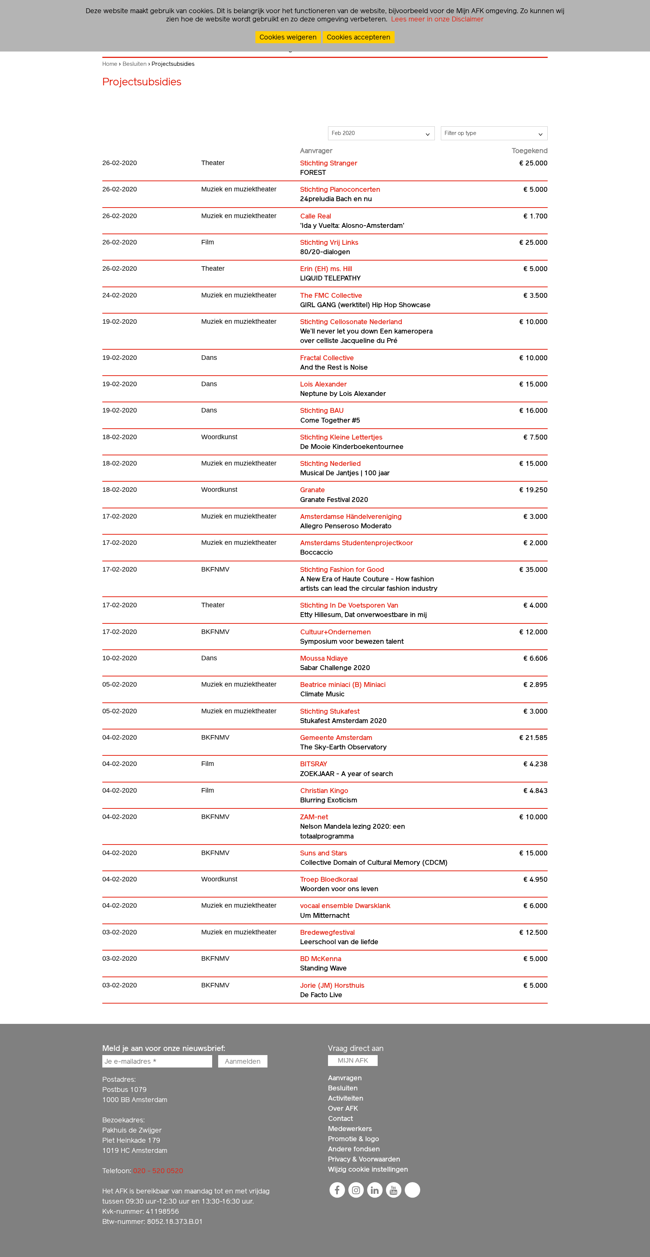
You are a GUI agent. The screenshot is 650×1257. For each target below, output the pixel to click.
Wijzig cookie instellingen (368, 1169)
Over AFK (343, 1108)
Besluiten (135, 64)
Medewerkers (350, 1129)
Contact (340, 1118)
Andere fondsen (354, 1149)
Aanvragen (345, 1078)
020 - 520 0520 (158, 1171)
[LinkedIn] (375, 1190)
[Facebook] (337, 1190)
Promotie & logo (353, 1139)
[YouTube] (393, 1190)
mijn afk (353, 1060)
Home (109, 64)
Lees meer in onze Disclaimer (436, 19)
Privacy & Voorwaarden (364, 1159)
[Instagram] (356, 1190)
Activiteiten (345, 1098)
